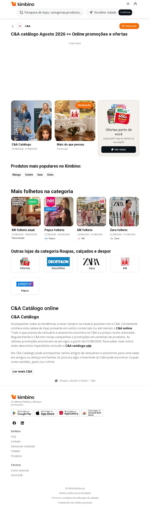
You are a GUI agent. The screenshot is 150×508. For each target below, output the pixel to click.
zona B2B (17, 475)
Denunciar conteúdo (23, 446)
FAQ (13, 436)
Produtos (16, 456)
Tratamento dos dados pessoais (75, 502)
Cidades (15, 451)
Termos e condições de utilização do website (75, 498)
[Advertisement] (75, 70)
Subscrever (131, 26)
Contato (16, 441)
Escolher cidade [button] (105, 12)
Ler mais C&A (22, 371)
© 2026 (75, 488)
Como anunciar (20, 470)
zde (88, 346)
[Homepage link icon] (56, 380)
